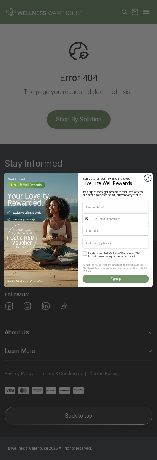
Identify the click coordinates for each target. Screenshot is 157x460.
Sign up (116, 279)
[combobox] (90, 219)
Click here (88, 268)
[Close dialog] (147, 178)
